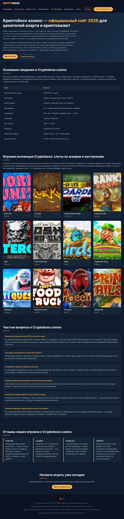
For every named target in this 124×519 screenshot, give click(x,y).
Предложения (43, 9)
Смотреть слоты (27, 56)
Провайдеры (7, 9)
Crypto (11, 3)
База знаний (19, 9)
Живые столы (31, 9)
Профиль (88, 9)
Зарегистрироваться (103, 9)
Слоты (78, 9)
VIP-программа (56, 9)
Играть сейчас (10, 56)
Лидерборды (69, 9)
